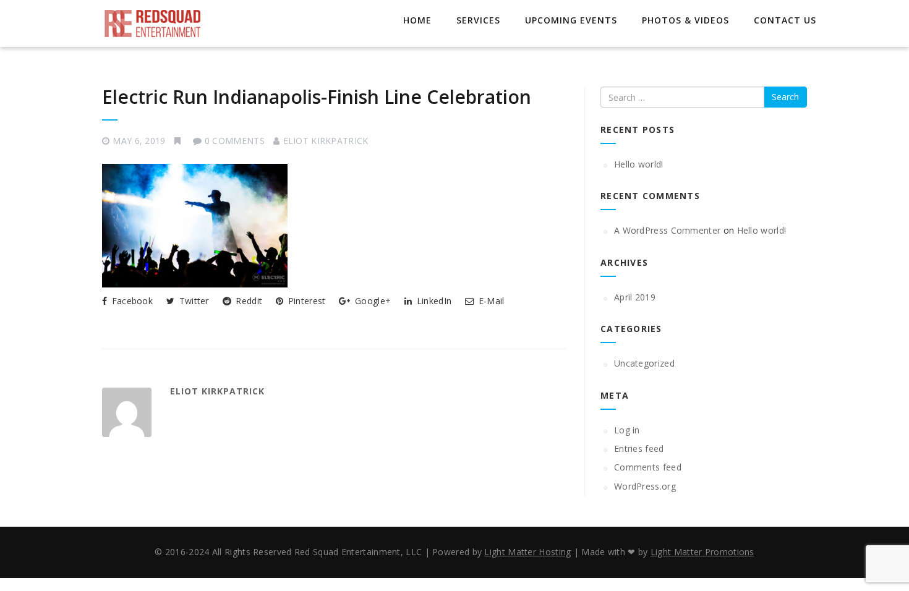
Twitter (192, 301)
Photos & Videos (685, 20)
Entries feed (639, 448)
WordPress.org (645, 486)
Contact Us (785, 20)
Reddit (247, 301)
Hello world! (639, 164)
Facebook (131, 301)
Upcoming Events (571, 20)
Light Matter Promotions (702, 552)
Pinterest (305, 301)
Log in (627, 430)
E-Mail (490, 301)
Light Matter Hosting (527, 552)
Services (478, 20)
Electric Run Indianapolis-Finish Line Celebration (316, 96)
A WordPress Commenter (667, 230)
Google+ (371, 301)
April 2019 (634, 297)
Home (417, 20)
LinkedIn (432, 301)
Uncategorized (644, 363)
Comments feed (647, 467)
